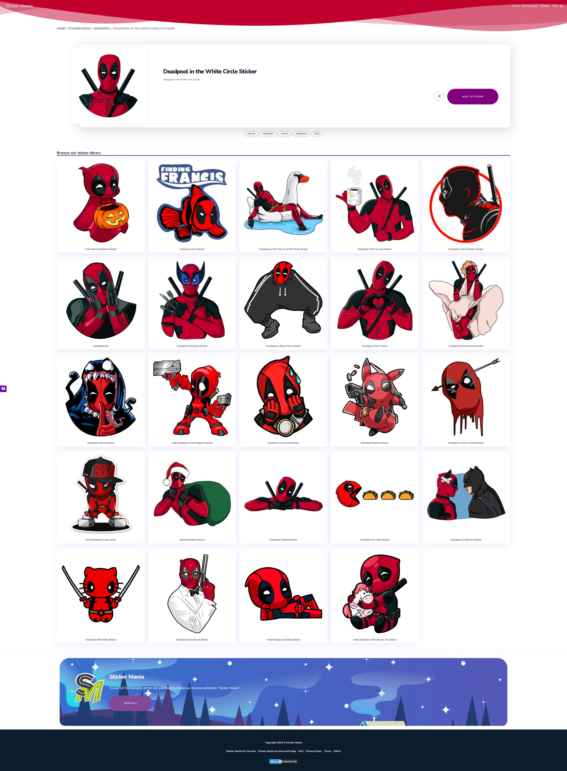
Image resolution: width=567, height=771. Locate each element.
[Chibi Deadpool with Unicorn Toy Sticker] (375, 594)
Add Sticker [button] (472, 96)
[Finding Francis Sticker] (192, 203)
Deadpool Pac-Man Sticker (374, 539)
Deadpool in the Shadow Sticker (466, 249)
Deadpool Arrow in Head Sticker (466, 443)
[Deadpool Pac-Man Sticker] (375, 494)
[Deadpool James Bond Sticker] (192, 594)
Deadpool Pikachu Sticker (375, 443)
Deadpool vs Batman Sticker (466, 539)
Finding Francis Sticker (192, 249)
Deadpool (268, 133)
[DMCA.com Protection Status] (283, 763)
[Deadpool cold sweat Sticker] (283, 397)
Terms (327, 751)
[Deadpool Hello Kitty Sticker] (101, 594)
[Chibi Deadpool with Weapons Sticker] (192, 397)
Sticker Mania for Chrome (241, 751)
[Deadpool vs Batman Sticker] (466, 494)
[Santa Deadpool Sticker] (192, 494)
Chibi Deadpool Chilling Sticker (283, 639)
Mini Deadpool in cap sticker (101, 539)
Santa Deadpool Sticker (192, 539)
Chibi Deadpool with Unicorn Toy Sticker (375, 639)
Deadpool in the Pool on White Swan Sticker (283, 249)
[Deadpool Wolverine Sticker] (192, 300)
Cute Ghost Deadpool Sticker (101, 249)
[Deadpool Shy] (101, 300)
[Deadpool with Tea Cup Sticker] (375, 203)
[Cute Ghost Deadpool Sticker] (101, 203)
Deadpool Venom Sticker (100, 443)
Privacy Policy (314, 751)
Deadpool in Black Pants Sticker (283, 346)
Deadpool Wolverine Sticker (192, 346)
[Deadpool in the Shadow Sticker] (466, 203)
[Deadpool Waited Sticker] (283, 494)
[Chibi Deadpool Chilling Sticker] (283, 594)
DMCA (337, 751)
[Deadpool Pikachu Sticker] (375, 397)
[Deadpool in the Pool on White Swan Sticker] (283, 203)
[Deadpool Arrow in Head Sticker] (466, 397)
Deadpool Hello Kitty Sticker (100, 639)
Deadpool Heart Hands (374, 346)
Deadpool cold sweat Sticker (283, 443)
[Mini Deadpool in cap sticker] (101, 494)
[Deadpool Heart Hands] (375, 300)
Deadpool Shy (101, 346)
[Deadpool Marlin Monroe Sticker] (466, 300)
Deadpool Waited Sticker (283, 539)
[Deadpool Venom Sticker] (101, 397)
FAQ (301, 751)
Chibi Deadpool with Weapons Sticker (192, 443)
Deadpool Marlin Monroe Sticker (466, 346)
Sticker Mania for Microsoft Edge (277, 751)
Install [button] (131, 703)
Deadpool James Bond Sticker (192, 639)
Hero (317, 133)
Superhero (301, 133)
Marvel (251, 133)
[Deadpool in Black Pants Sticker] (283, 300)
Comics (284, 133)
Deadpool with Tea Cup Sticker (375, 249)
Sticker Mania (19, 6)
